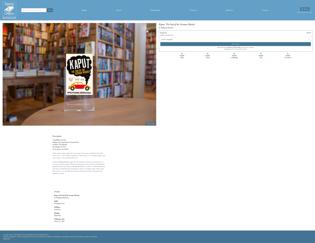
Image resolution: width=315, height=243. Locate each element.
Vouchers (193, 10)
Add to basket (236, 44)
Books (84, 10)
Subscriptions (155, 10)
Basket (306, 9)
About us (229, 10)
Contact (265, 10)
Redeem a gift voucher (302, 12)
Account (310, 12)
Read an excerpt (151, 124)
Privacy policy (6, 239)
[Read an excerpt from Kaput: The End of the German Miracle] (79, 74)
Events (118, 10)
